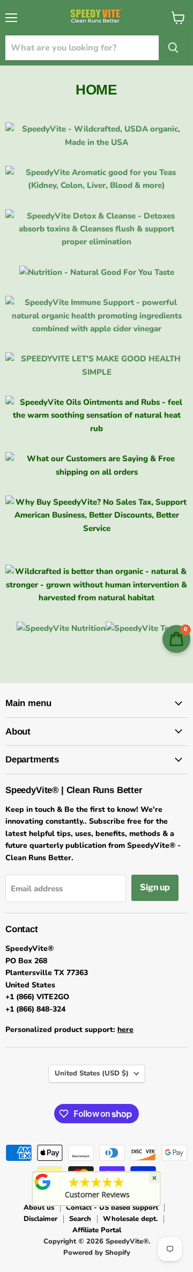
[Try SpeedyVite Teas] (96, 185)
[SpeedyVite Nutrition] (96, 272)
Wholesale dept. (130, 1219)
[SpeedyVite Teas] (141, 628)
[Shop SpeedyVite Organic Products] (96, 142)
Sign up (155, 887)
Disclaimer (40, 1219)
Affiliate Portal (96, 1230)
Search (80, 1219)
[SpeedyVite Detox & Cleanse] (96, 241)
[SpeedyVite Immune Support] (96, 328)
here (125, 1029)
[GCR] (43, 1181)
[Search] (173, 47)
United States (92, 1073)
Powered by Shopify (96, 1253)
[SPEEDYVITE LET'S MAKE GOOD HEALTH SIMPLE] (96, 372)
